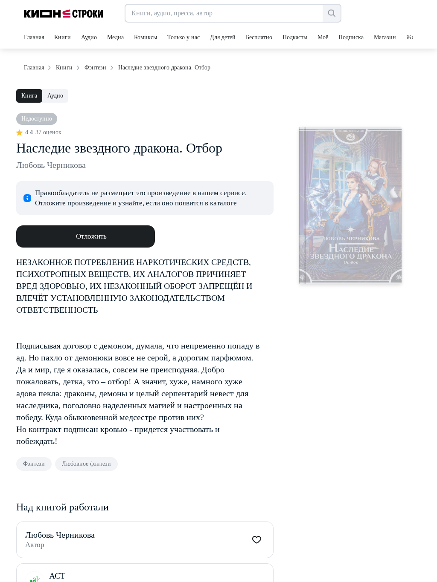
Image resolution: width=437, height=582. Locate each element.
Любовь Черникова (51, 165)
